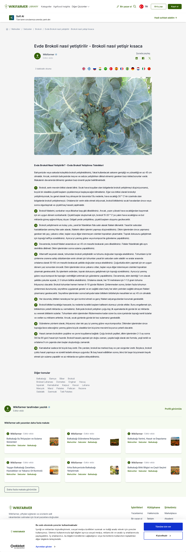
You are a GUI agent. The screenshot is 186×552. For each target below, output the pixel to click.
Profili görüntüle (173, 408)
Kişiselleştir (161, 535)
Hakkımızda (153, 513)
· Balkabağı (31, 445)
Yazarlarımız (137, 513)
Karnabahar (53, 385)
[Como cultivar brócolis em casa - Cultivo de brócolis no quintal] (127, 68)
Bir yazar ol (126, 6)
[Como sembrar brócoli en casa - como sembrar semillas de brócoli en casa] (116, 68)
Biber (62, 378)
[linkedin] (136, 58)
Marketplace (170, 513)
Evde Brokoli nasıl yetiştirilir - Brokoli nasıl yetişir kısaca (69, 29)
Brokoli (38, 29)
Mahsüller (16, 29)
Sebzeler (28, 29)
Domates (60, 381)
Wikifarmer (48, 54)
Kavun (75, 385)
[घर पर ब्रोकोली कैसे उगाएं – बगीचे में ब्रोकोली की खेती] (100, 68)
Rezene (82, 388)
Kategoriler (46, 6)
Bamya (52, 378)
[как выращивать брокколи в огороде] (94, 68)
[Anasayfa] (7, 29)
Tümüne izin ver (163, 526)
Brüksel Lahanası (44, 381)
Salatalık (40, 391)
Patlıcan (71, 388)
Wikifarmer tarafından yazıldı (30, 407)
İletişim (150, 518)
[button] (143, 6)
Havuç (82, 381)
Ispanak (40, 385)
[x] (149, 58)
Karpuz (65, 385)
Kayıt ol (174, 6)
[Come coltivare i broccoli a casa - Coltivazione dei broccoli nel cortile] (143, 68)
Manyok (40, 388)
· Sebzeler (21, 445)
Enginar (72, 381)
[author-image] (7, 409)
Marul (50, 388)
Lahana (85, 385)
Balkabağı (41, 378)
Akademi (168, 518)
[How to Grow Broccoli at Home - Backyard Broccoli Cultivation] (83, 68)
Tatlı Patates (66, 391)
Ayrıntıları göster (44, 546)
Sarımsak (52, 391)
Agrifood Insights (61, 6)
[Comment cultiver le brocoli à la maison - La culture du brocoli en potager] (122, 68)
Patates (60, 388)
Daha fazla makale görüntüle (21, 489)
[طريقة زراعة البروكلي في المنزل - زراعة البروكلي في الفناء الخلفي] (105, 68)
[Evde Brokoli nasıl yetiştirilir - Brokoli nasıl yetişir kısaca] (111, 68)
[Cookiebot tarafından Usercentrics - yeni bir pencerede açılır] (18, 547)
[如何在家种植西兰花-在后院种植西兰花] (149, 68)
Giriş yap (158, 6)
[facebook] (143, 58)
